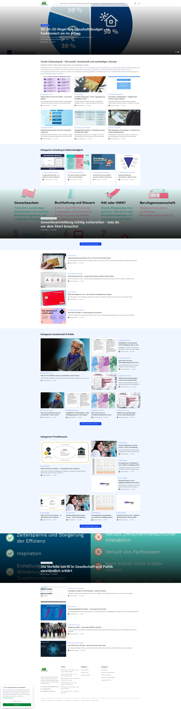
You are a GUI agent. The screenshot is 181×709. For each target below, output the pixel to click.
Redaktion (84, 667)
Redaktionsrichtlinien (85, 700)
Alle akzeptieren (17, 704)
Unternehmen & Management (107, 3)
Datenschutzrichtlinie (58, 700)
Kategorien (104, 667)
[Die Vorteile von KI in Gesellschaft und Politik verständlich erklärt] (90, 558)
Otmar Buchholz (44, 42)
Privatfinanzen (96, 3)
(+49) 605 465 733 (46, 689)
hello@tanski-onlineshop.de (48, 691)
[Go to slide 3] (178, 52)
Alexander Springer (45, 574)
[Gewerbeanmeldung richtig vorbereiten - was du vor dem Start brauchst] (90, 213)
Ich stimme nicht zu (17, 701)
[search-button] (135, 3)
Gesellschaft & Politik (87, 3)
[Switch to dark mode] (139, 3)
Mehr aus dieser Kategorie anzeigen (89, 244)
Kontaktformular (68, 700)
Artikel (63, 667)
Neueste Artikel (63, 3)
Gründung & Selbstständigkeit (75, 3)
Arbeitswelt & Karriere (120, 3)
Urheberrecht (50, 700)
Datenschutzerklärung (8, 697)
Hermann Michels (44, 229)
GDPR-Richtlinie (76, 700)
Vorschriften (43, 700)
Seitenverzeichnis (95, 700)
